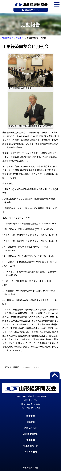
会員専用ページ (31, 9)
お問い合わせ (30, 427)
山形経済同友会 (30, 4)
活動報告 (26, 367)
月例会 (36, 367)
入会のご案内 (30, 451)
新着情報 (30, 416)
